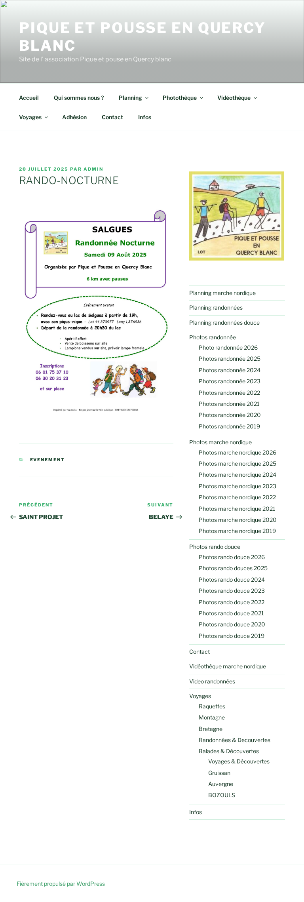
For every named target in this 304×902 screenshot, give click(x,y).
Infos (144, 117)
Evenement (47, 459)
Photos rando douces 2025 (233, 568)
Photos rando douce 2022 (231, 602)
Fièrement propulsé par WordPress (61, 883)
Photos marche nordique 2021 (237, 508)
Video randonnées (212, 681)
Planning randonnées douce (224, 322)
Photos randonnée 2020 (230, 414)
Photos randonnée (212, 337)
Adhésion (74, 117)
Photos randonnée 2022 (229, 392)
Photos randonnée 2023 (229, 381)
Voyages (30, 117)
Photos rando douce (214, 546)
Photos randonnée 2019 (229, 426)
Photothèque (180, 97)
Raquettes (212, 706)
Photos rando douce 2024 (232, 579)
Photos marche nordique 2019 (237, 530)
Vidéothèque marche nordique (227, 666)
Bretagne (210, 728)
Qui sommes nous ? (79, 97)
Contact (112, 117)
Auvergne (220, 783)
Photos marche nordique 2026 (237, 452)
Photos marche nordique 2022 (237, 497)
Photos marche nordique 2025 (237, 463)
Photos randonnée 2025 (229, 358)
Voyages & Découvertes (239, 761)
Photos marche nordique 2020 (238, 519)
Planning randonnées (216, 307)
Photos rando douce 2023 (232, 590)
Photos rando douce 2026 (232, 557)
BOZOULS (221, 795)
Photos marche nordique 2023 (237, 486)
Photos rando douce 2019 (231, 635)
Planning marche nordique (222, 292)
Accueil (29, 97)
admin (93, 169)
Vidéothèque (234, 97)
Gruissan (219, 772)
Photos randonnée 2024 (229, 370)
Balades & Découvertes (229, 751)
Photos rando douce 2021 (231, 613)
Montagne (212, 717)
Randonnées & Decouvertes (234, 739)
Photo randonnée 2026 (228, 347)
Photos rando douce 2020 (232, 624)
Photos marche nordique (220, 442)
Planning (130, 97)
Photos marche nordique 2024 (237, 474)
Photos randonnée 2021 (229, 403)
